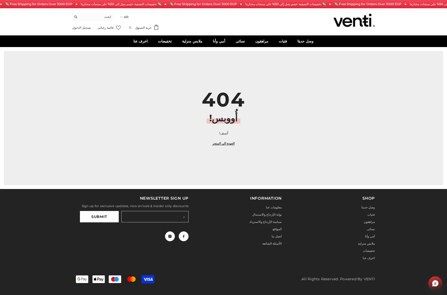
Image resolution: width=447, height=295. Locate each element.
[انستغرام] (170, 236)
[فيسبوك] (184, 236)
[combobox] (97, 17)
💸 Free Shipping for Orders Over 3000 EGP (38, 4)
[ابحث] (93, 17)
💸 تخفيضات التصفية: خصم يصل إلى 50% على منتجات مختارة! (121, 4)
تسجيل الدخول (81, 27)
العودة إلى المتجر (223, 143)
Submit (99, 216)
